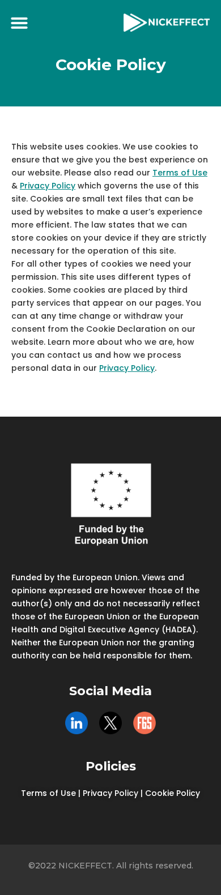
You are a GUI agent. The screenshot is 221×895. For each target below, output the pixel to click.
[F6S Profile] (144, 723)
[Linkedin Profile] (76, 723)
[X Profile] (110, 723)
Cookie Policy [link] (172, 793)
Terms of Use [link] (48, 793)
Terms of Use (179, 172)
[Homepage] (167, 22)
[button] (19, 22)
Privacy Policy (47, 185)
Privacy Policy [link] (110, 793)
